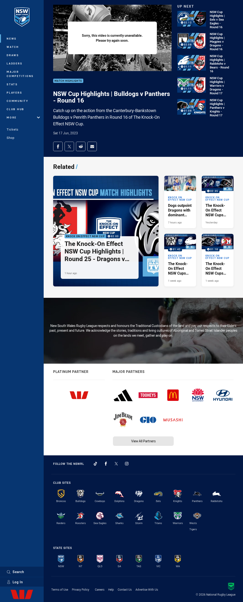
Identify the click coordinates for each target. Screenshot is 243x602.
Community (17, 101)
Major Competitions (20, 74)
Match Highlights (68, 80)
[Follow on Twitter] (116, 463)
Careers (99, 589)
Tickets (13, 129)
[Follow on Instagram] (127, 463)
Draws (13, 55)
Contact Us (125, 589)
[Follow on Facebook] (106, 463)
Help (111, 589)
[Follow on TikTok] (95, 463)
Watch (13, 47)
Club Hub (15, 109)
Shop (10, 138)
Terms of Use (59, 589)
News (12, 38)
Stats (12, 84)
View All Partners (143, 441)
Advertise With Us (147, 589)
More (12, 117)
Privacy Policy (80, 589)
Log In (18, 582)
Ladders (14, 63)
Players (14, 92)
